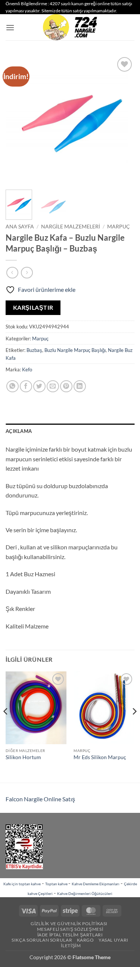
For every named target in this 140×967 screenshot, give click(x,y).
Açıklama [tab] (19, 431)
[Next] (122, 119)
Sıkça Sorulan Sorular (42, 940)
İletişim (71, 945)
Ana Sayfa (20, 227)
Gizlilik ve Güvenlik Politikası (69, 923)
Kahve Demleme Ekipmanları (95, 884)
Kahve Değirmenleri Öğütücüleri (84, 893)
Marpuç (118, 227)
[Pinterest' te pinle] (66, 386)
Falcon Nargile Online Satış (40, 798)
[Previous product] (26, 272)
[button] (10, 27)
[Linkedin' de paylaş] (80, 386)
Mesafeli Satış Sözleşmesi (70, 929)
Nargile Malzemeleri (70, 227)
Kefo (27, 369)
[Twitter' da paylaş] (39, 386)
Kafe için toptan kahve (22, 884)
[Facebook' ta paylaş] (26, 386)
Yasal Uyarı (113, 940)
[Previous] (17, 119)
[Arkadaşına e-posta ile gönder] (53, 386)
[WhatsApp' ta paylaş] (12, 386)
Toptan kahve (56, 884)
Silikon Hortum (23, 757)
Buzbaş (34, 350)
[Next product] (12, 272)
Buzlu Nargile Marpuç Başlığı (75, 350)
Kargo (85, 940)
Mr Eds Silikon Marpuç (100, 757)
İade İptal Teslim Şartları (70, 935)
